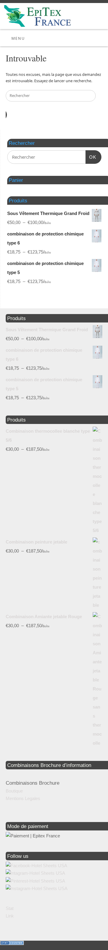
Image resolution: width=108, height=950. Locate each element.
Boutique (14, 790)
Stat (10, 908)
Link (10, 915)
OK (91, 157)
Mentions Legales (23, 798)
